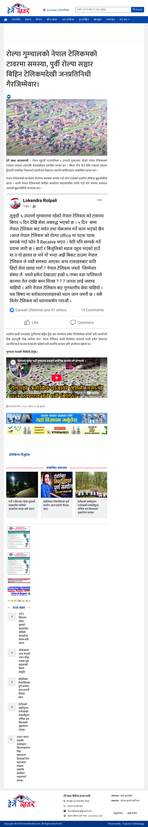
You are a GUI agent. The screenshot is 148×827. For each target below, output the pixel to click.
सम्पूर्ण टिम (118, 813)
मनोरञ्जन (110, 19)
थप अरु (123, 19)
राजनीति (16, 19)
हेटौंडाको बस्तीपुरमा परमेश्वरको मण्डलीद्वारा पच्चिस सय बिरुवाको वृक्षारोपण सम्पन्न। (88, 507)
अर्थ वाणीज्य (68, 19)
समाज (28, 19)
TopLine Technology (133, 824)
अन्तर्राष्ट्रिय (84, 19)
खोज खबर (52, 19)
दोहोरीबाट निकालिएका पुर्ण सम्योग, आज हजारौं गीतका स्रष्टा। (56, 505)
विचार (39, 19)
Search (139, 10)
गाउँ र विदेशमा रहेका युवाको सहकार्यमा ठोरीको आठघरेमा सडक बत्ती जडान (22, 505)
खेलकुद (98, 19)
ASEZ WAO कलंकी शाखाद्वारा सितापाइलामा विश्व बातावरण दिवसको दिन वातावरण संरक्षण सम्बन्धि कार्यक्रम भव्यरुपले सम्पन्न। (23, 759)
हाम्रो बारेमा (132, 813)
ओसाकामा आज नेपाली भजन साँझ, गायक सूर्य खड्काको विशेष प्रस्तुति (24, 661)
